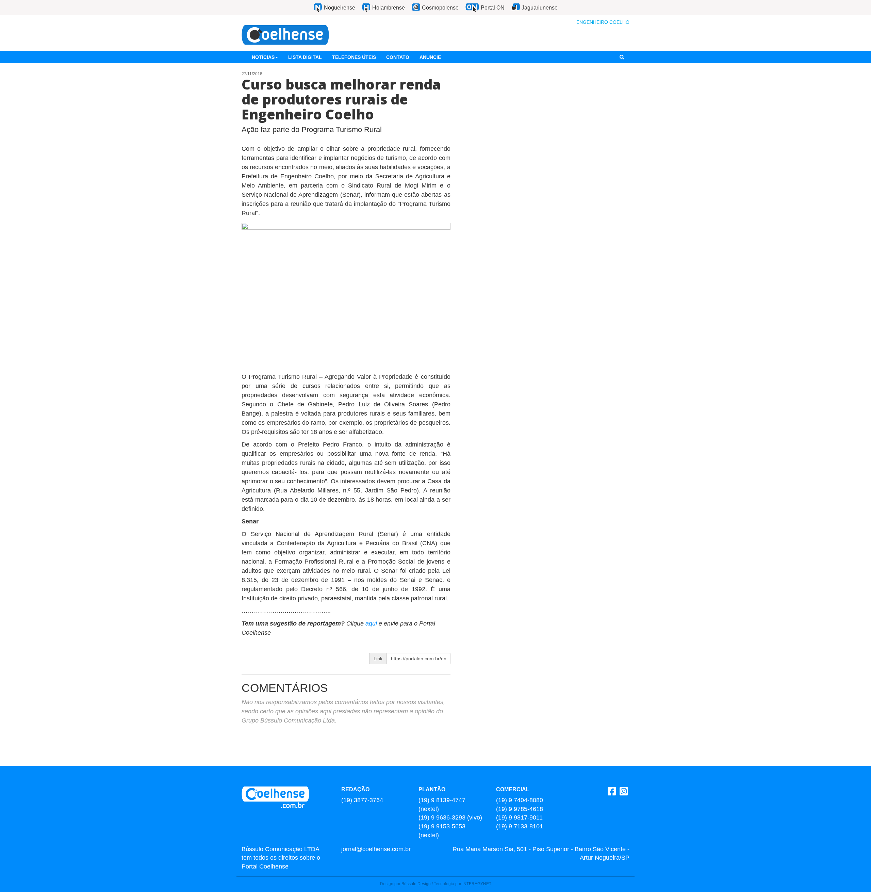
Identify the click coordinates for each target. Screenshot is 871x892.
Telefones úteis (354, 57)
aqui (372, 623)
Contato (397, 57)
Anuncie (430, 57)
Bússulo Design (416, 883)
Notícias (263, 57)
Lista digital (305, 57)
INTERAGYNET (476, 883)
